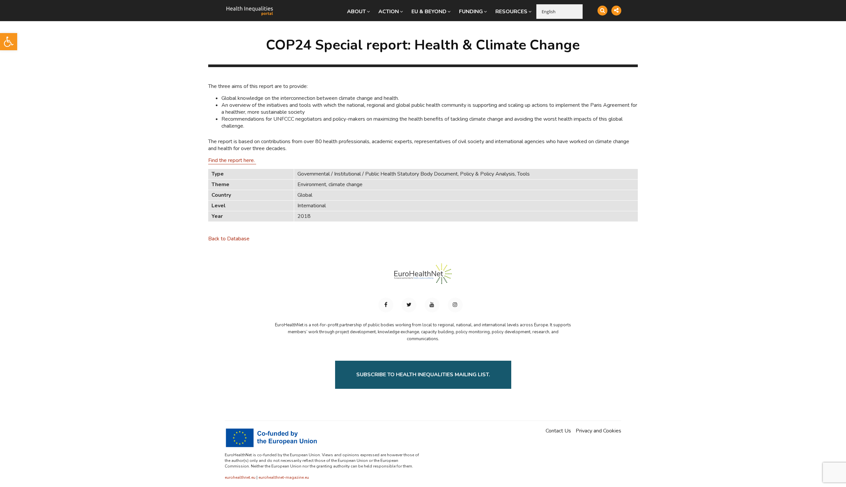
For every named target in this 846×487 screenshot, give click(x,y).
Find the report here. (232, 160)
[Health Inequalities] (249, 6)
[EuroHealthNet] (423, 277)
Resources (511, 11)
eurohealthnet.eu (240, 477)
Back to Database (229, 238)
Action (388, 11)
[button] (8, 41)
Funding (471, 11)
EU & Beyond (428, 11)
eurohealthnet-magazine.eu (283, 477)
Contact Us (558, 430)
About (356, 11)
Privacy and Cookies (598, 430)
